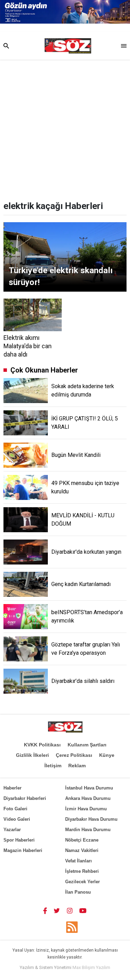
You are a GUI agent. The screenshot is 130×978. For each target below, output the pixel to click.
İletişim (52, 765)
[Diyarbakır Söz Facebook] (45, 910)
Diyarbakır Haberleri (24, 798)
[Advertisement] (65, 128)
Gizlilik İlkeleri (32, 755)
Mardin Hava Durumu (88, 829)
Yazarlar (12, 829)
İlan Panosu (78, 892)
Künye (106, 755)
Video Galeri (16, 819)
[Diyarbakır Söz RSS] (72, 927)
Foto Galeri (15, 808)
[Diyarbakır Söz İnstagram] (69, 910)
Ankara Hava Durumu (88, 798)
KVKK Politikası (42, 744)
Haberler (12, 788)
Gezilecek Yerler (82, 881)
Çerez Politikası (74, 755)
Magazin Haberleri (22, 850)
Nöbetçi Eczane (81, 840)
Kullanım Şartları (87, 744)
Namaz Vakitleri (81, 850)
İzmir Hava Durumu (86, 808)
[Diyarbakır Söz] (67, 45)
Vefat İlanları (78, 860)
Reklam (77, 765)
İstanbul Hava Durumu (89, 788)
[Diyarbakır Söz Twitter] (57, 910)
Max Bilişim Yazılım (91, 967)
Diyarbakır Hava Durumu (91, 819)
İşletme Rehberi (82, 871)
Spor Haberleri (19, 840)
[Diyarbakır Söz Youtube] (83, 910)
